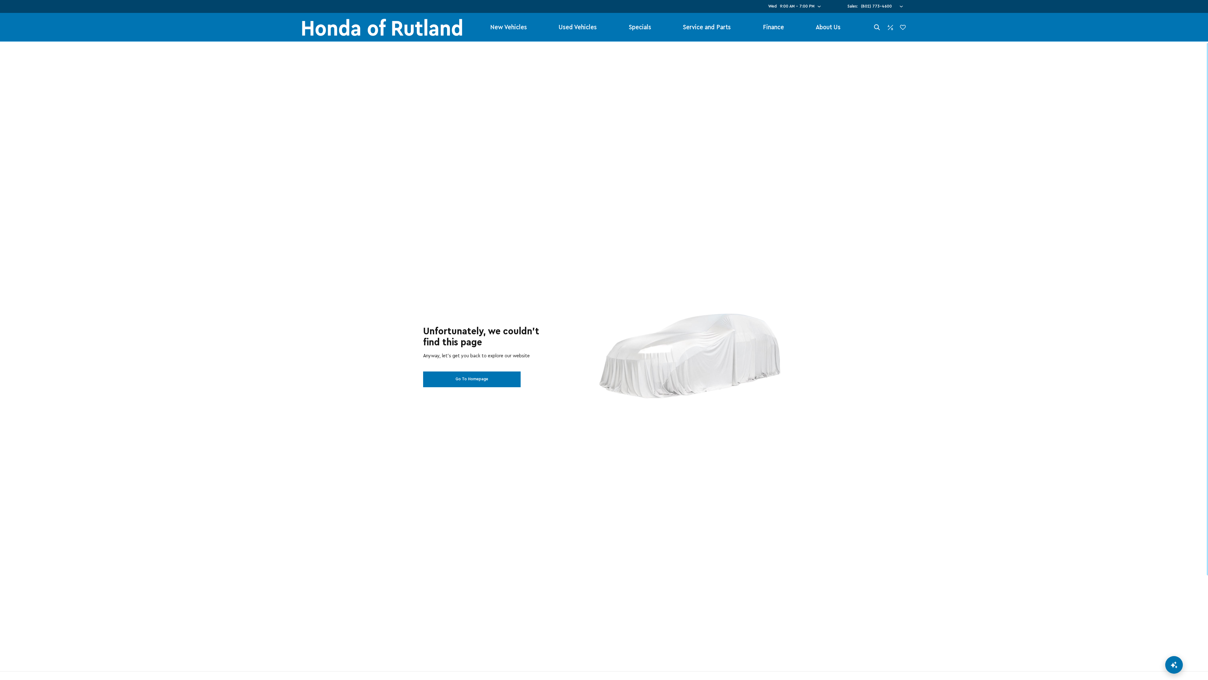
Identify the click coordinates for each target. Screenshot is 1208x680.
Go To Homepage (472, 379)
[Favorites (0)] (903, 27)
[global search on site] (877, 27)
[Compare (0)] (890, 27)
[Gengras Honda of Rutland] (382, 27)
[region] (604, 361)
